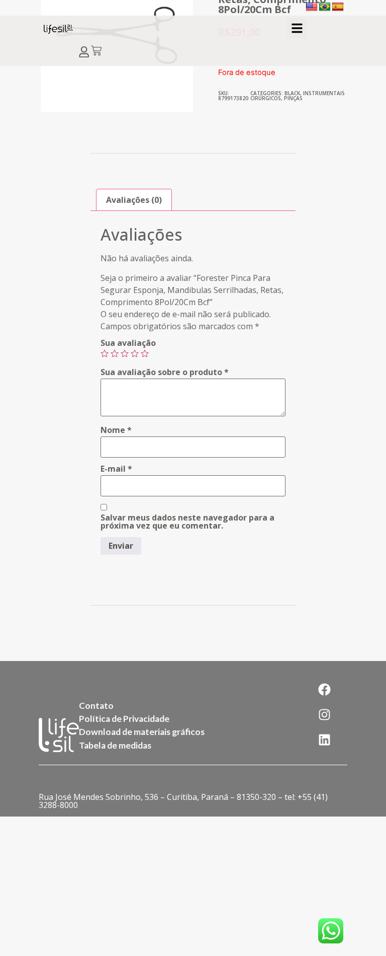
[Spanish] (338, 7)
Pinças (293, 98)
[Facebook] (324, 689)
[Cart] (96, 51)
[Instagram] (324, 714)
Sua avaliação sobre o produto (165, 372)
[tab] (134, 200)
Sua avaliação (128, 343)
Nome (116, 430)
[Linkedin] (324, 739)
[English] (312, 7)
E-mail (116, 469)
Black (292, 93)
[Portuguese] (325, 7)
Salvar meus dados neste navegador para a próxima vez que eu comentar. (187, 521)
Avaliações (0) (134, 199)
